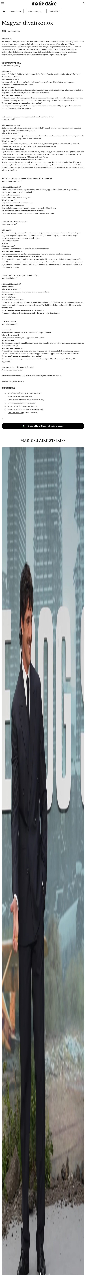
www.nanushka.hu (9, 224)
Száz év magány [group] (35, 11)
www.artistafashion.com (11, 181)
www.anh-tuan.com (9, 324)
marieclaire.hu (14, 31)
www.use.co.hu (7, 119)
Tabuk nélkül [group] (54, 11)
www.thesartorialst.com (32, 305)
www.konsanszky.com (10, 66)
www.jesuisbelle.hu (9, 278)
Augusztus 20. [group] (15, 11)
